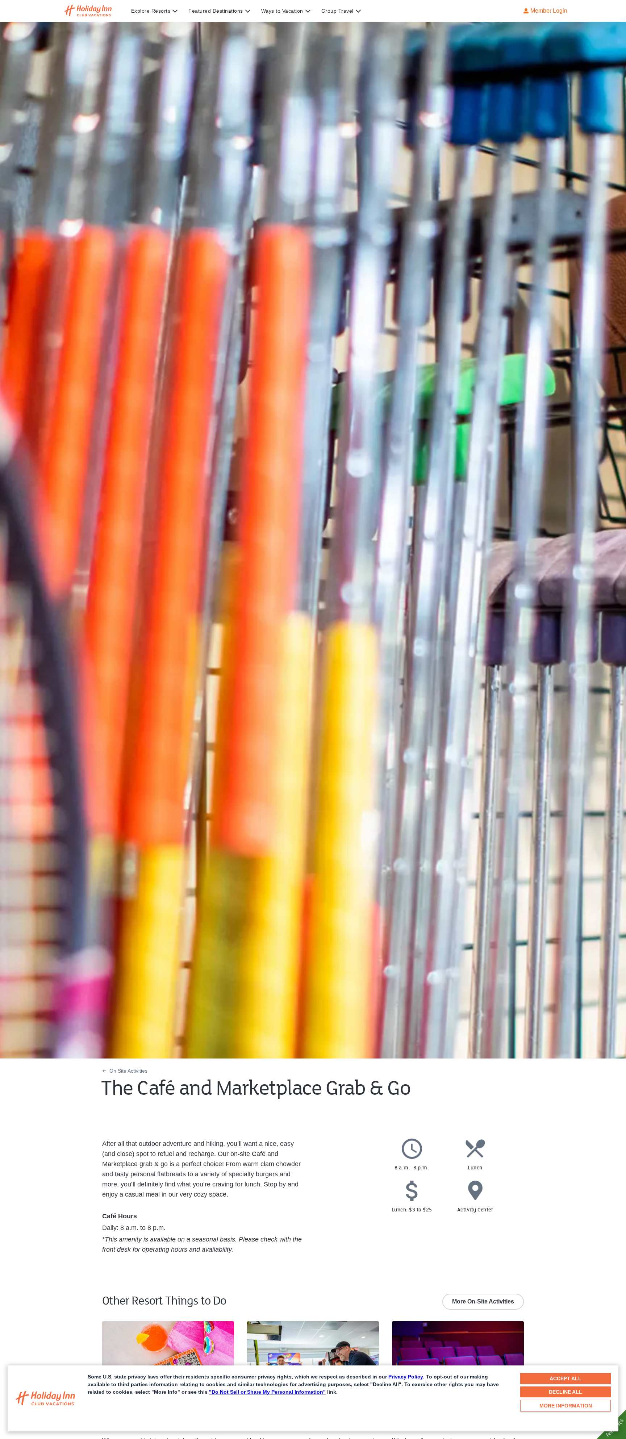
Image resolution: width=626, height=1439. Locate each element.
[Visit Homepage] (95, 11)
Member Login (548, 11)
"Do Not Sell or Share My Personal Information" (267, 1392)
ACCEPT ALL (565, 1378)
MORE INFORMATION (565, 1406)
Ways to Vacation (282, 11)
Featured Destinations (215, 11)
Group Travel (337, 11)
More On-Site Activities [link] (483, 1301)
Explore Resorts (151, 11)
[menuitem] (160, 11)
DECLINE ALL (565, 1392)
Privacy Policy (405, 1377)
